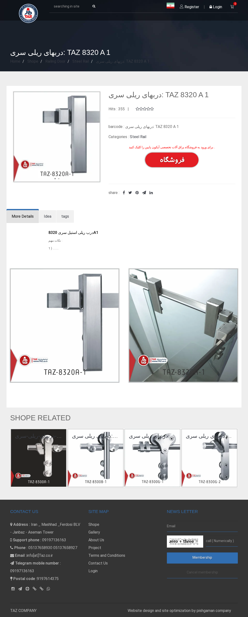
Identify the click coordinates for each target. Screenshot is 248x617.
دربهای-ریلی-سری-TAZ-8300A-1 (51, 436)
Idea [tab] (47, 216)
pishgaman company (214, 610)
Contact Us (98, 563)
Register (191, 7)
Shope (93, 524)
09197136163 (54, 540)
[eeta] (42, 589)
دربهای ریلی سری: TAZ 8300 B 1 (109, 436)
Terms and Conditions (106, 555)
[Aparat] (27, 589)
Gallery (94, 532)
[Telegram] (20, 589)
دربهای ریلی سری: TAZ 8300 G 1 (166, 436)
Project (94, 547)
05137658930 (40, 547)
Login (217, 7)
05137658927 (65, 547)
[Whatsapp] (48, 589)
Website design (141, 610)
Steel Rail (138, 136)
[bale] (34, 589)
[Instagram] (13, 589)
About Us (96, 540)
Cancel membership (202, 572)
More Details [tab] (23, 216)
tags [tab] (65, 216)
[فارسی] (170, 5)
